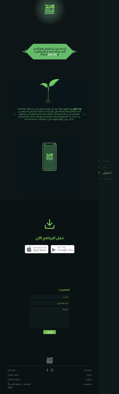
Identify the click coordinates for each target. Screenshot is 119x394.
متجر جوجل (13, 374)
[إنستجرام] (52, 370)
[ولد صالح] (49, 9)
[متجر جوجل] (63, 249)
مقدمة (106, 161)
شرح (105, 167)
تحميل (107, 172)
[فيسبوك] (47, 370)
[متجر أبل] (37, 249)
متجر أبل (12, 370)
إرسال (49, 332)
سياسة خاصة (14, 379)
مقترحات (107, 179)
